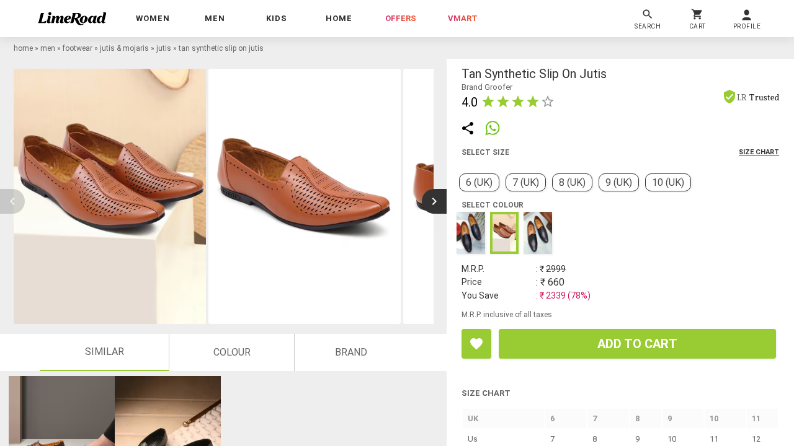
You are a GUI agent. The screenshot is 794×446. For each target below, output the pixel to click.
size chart (759, 152)
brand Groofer (487, 87)
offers (400, 18)
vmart (463, 18)
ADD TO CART (637, 343)
